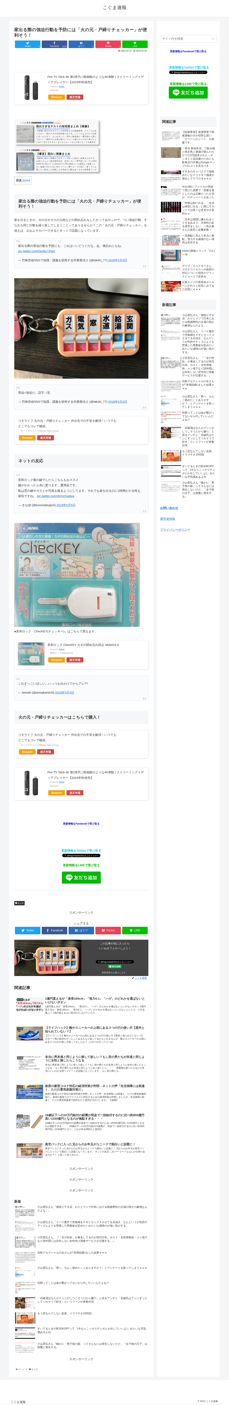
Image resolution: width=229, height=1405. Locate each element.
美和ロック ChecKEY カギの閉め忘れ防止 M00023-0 (83, 645)
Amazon (56, 97)
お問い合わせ (169, 508)
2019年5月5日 (66, 505)
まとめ (20, 903)
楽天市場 (75, 97)
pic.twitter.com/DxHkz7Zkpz (36, 251)
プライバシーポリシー (175, 529)
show (26, 180)
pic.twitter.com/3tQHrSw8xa (55, 496)
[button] (213, 39)
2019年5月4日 (64, 692)
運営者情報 (167, 519)
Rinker (62, 87)
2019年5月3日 (117, 260)
